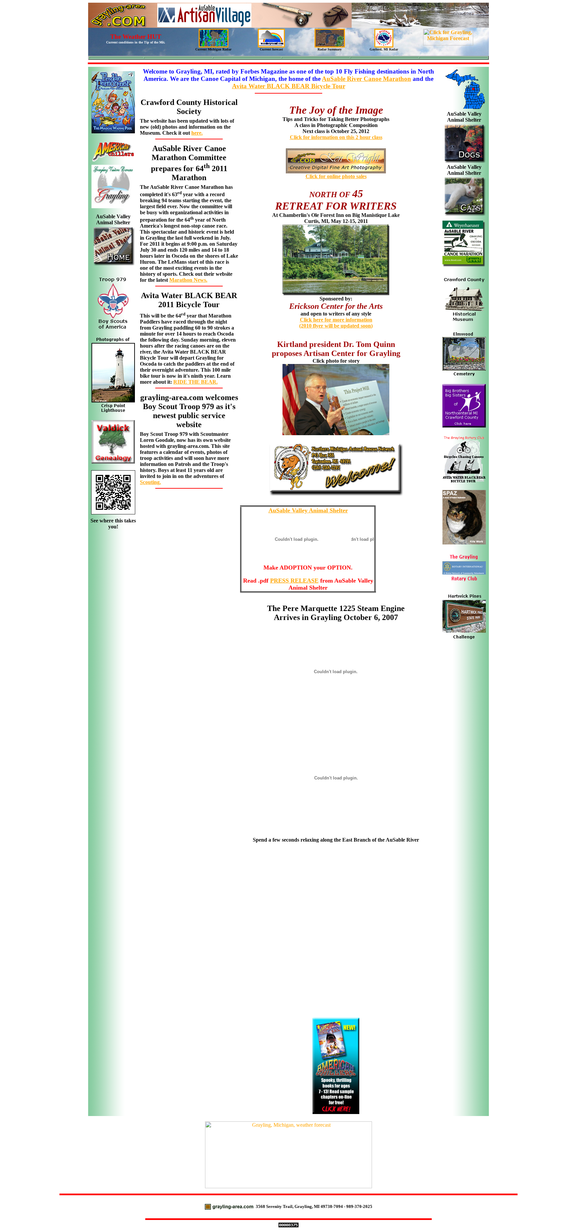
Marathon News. (188, 280)
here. (197, 133)
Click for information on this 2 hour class (336, 137)
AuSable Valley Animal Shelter (308, 510)
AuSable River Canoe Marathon (366, 78)
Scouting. (150, 482)
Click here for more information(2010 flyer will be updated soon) (336, 323)
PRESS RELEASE (294, 580)
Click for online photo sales (336, 176)
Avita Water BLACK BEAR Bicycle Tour (288, 86)
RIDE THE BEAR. (195, 382)
